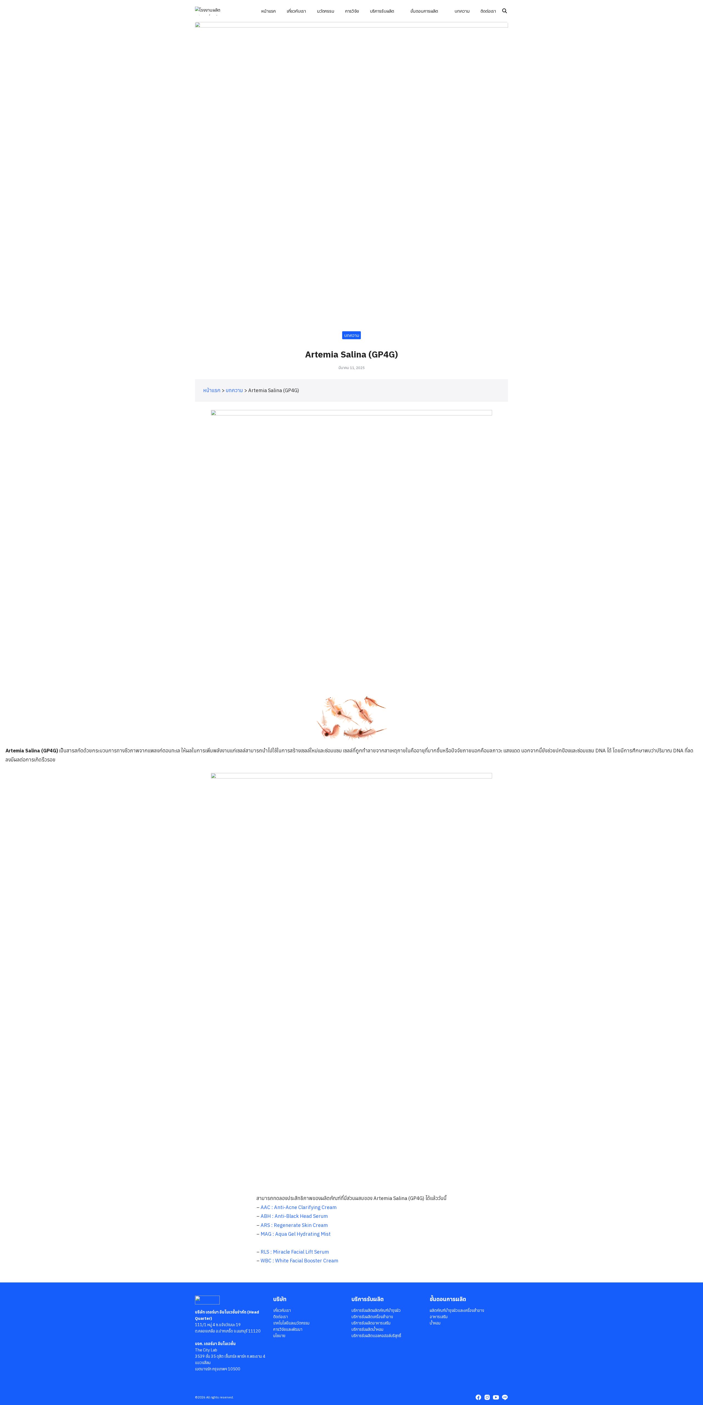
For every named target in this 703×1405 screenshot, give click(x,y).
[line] (504, 1397)
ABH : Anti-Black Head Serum (294, 1216)
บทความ (462, 11)
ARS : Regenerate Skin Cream (294, 1225)
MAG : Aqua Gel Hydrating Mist (296, 1234)
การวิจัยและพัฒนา (287, 1329)
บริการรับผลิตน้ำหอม (367, 1329)
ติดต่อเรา (488, 11)
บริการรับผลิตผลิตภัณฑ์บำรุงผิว (376, 1310)
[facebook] (478, 1397)
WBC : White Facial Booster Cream (299, 1260)
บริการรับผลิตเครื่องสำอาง (372, 1316)
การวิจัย (352, 11)
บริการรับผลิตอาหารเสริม (371, 1323)
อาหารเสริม (439, 1316)
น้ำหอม (435, 1323)
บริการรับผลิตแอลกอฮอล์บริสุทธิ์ (376, 1335)
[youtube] (496, 1397)
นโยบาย (279, 1335)
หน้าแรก (268, 11)
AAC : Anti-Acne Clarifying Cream (299, 1207)
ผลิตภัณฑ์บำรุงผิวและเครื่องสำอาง (457, 1310)
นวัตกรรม (325, 11)
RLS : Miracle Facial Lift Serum (295, 1252)
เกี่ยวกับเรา (296, 11)
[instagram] (487, 1397)
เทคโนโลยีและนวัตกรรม (291, 1323)
